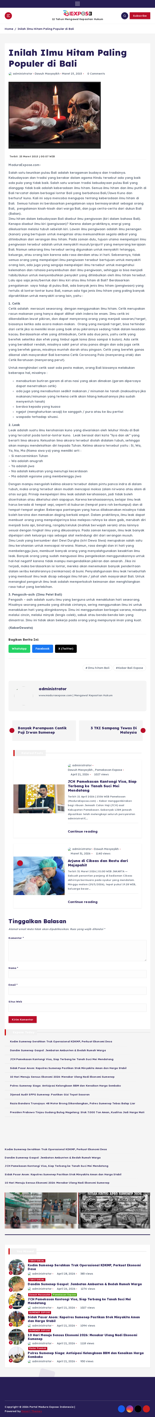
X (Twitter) (66, 648)
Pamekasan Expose (108, 770)
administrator (22, 73)
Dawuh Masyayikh (47, 73)
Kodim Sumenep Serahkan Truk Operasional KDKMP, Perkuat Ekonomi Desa (61, 1041)
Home (9, 29)
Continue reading (83, 831)
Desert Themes (31, 1411)
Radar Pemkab (37, 1348)
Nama (13, 967)
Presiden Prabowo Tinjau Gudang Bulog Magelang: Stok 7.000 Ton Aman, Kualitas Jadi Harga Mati (77, 1112)
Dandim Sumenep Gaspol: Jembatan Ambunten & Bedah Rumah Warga (58, 1050)
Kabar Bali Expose (130, 668)
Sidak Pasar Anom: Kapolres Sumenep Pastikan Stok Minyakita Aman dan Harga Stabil (68, 1068)
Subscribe (140, 15)
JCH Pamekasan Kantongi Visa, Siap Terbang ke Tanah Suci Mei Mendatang (61, 1059)
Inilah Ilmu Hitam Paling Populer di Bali (46, 29)
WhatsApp (19, 648)
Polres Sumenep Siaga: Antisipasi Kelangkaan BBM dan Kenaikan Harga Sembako (65, 1085)
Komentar (16, 937)
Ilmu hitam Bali (98, 668)
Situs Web (15, 1001)
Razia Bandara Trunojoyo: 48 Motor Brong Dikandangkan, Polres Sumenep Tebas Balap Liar (72, 1103)
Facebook (43, 648)
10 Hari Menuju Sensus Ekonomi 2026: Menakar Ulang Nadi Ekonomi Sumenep (62, 1076)
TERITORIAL (36, 1261)
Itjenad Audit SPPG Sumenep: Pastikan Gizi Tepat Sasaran (50, 1094)
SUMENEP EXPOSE (39, 1312)
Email (13, 984)
